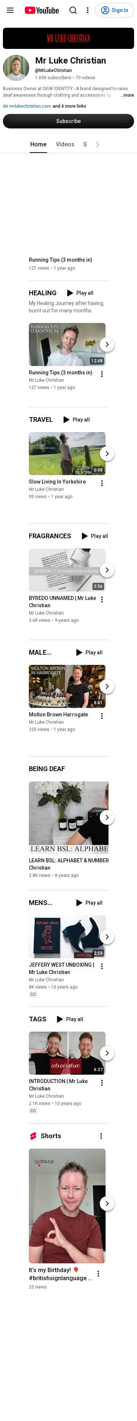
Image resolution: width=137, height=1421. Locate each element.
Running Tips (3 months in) (60, 260)
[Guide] (10, 10)
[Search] (73, 10)
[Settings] (87, 10)
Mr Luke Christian (46, 380)
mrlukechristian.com (29, 106)
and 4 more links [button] (69, 106)
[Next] (107, 344)
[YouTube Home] (41, 10)
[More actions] (102, 374)
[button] (97, 144)
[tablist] (69, 144)
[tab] (38, 144)
